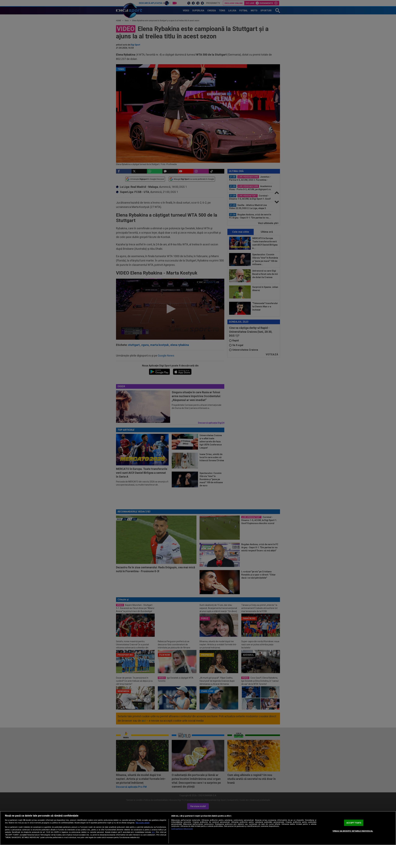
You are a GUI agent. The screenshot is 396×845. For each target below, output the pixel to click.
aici (153, 832)
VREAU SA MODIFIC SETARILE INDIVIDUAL (353, 831)
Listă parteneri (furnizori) (182, 829)
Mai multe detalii (142, 823)
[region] (198, 828)
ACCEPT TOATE (353, 823)
